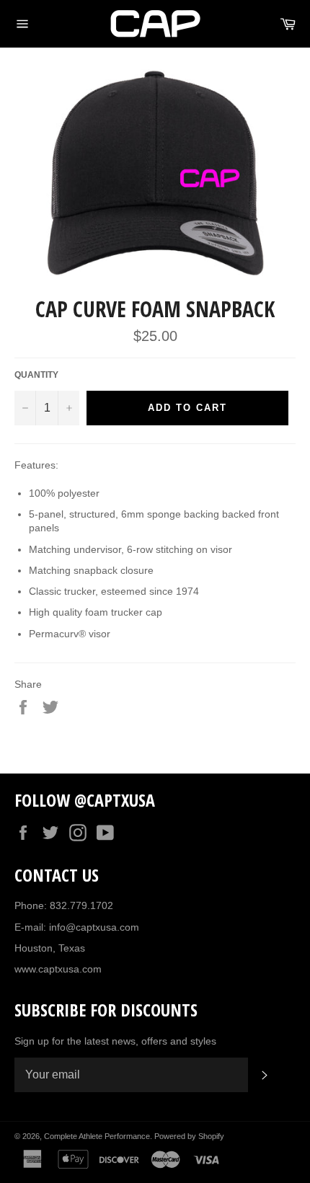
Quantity (36, 375)
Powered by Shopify (189, 1136)
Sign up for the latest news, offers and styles (115, 1041)
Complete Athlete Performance (97, 1136)
